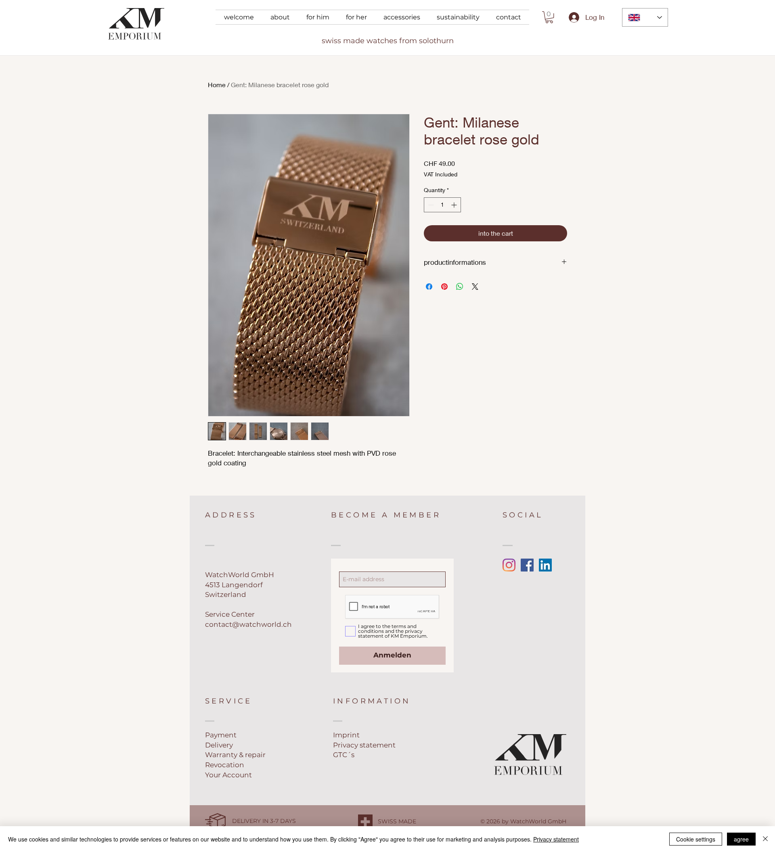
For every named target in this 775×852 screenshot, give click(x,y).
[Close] (765, 839)
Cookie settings (695, 839)
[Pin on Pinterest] (444, 286)
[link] (549, 17)
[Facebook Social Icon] (527, 565)
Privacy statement (556, 839)
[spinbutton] (442, 205)
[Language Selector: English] (645, 17)
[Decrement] (430, 205)
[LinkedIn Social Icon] (545, 565)
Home (217, 84)
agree (741, 839)
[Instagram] (509, 565)
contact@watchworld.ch (248, 624)
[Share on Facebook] (429, 286)
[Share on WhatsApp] (460, 286)
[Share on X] (475, 286)
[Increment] (455, 205)
